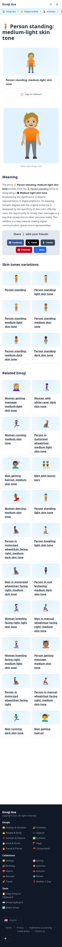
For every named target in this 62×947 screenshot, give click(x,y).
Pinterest (25, 249)
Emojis (6, 822)
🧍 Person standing (38, 188)
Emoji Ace (9, 4)
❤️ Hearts (7, 871)
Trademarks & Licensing (40, 927)
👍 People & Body (12, 832)
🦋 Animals (8, 876)
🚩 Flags (37, 843)
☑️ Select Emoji (10, 907)
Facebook (17, 242)
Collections (8, 855)
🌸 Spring (38, 860)
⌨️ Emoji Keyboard (12, 902)
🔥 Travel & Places (12, 848)
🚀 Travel (7, 881)
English (10, 920)
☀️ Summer (39, 865)
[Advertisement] (31, 773)
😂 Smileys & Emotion (14, 827)
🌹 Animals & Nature (13, 838)
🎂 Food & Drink (11, 843)
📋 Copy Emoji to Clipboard (11, 895)
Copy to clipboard (31, 94)
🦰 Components (41, 848)
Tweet (34, 242)
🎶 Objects (39, 832)
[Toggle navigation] (57, 4)
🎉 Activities (39, 827)
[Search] (50, 4)
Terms (9, 927)
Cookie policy (23, 931)
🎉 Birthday (8, 865)
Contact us (40, 931)
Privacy (20, 927)
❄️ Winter (38, 876)
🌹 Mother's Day (42, 881)
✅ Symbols (39, 838)
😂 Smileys (8, 860)
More (41, 249)
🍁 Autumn (39, 871)
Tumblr (49, 242)
